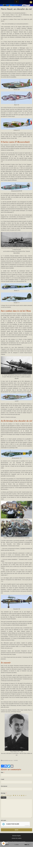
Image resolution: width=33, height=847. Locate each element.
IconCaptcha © (27, 825)
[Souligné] (6, 795)
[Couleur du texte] (10, 795)
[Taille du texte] (8, 795)
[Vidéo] (24, 795)
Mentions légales (16, 835)
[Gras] (2, 795)
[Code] (26, 795)
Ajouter (16, 829)
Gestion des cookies (16, 838)
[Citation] (13, 795)
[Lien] (17, 795)
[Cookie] (4, 843)
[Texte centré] (15, 795)
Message (3, 793)
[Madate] (16, 844)
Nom (2, 772)
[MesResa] (26, 844)
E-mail (2, 779)
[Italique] (4, 795)
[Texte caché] (19, 795)
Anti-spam (3, 820)
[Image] (22, 795)
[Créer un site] (6, 844)
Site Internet (4, 786)
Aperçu (4, 797)
